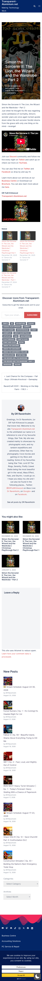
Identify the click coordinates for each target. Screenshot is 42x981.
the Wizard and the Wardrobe (15, 358)
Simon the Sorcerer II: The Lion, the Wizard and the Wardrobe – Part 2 (10, 576)
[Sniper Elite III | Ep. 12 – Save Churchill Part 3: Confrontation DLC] (8, 831)
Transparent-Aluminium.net (10, 3)
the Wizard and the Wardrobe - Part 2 (18, 361)
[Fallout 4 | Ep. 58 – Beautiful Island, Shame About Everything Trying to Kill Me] (8, 729)
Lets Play (7, 336)
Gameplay (7, 333)
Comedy (27, 327)
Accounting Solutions (11, 941)
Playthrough (8, 339)
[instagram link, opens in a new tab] (19, 928)
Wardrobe (7, 364)
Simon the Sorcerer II (14, 91)
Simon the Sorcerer (11, 345)
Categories (8, 879)
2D (12, 323)
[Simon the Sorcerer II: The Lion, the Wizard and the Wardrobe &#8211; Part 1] (10, 267)
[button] (37, 976)
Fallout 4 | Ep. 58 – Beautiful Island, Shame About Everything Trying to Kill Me (20, 738)
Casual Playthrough (12, 327)
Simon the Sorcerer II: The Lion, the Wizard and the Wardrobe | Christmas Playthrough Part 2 (10, 544)
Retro (21, 342)
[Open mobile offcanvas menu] (39, 6)
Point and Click (9, 342)
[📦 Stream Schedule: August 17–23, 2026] (8, 807)
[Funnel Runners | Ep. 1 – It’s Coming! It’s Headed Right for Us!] (8, 705)
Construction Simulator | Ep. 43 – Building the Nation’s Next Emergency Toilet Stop (20, 864)
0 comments (10, 93)
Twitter (27, 169)
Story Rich (21, 355)
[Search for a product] (34, 6)
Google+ (27, 491)
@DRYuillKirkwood (15, 488)
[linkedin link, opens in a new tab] (32, 928)
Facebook (6, 172)
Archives (7, 892)
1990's (5, 323)
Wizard (17, 364)
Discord (13, 156)
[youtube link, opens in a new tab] (3, 928)
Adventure (20, 323)
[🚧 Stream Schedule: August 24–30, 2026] (8, 681)
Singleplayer (8, 355)
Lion (15, 336)
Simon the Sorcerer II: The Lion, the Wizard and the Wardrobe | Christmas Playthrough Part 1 (31, 544)
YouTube (23, 163)
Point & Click (23, 339)
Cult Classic (8, 330)
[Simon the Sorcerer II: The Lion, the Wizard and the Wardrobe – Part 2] (10, 561)
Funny (34, 330)
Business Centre (9, 935)
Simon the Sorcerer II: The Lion (15, 352)
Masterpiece (26, 336)
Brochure (6, 184)
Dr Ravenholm (22, 330)
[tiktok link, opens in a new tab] (15, 928)
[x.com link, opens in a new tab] (24, 928)
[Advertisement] (21, 43)
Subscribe (32, 315)
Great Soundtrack (22, 333)
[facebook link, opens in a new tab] (28, 928)
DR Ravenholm (14, 86)
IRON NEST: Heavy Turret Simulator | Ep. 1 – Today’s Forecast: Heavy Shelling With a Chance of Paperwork (20, 789)
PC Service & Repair (10, 946)
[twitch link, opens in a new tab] (7, 928)
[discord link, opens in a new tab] (11, 928)
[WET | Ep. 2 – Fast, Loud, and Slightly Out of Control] (8, 756)
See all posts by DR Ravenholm (21, 502)
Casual (31, 323)
